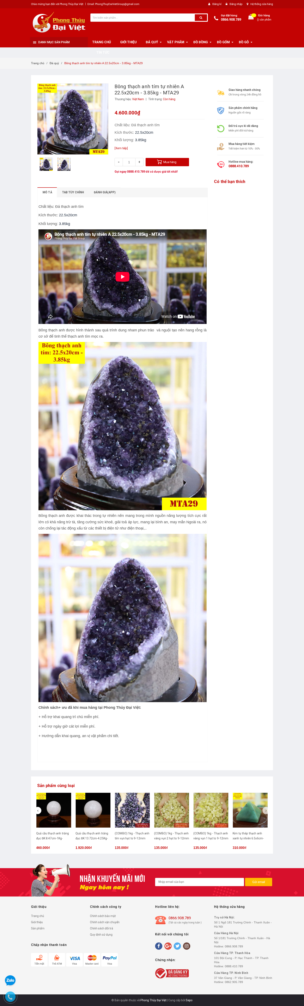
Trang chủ (37, 916)
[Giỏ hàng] (251, 17)
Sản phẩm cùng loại (56, 785)
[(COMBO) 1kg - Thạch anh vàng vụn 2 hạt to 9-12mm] (171, 810)
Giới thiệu (37, 922)
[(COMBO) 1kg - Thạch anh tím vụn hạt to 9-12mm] (132, 810)
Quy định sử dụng (101, 934)
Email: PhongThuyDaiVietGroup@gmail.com (113, 4)
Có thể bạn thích (229, 181)
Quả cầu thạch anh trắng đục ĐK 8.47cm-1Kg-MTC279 (52, 838)
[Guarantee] (172, 973)
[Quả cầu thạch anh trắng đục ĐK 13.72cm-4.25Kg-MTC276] (93, 810)
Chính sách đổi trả (101, 928)
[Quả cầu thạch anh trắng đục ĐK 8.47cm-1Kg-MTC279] (53, 810)
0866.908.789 (231, 20)
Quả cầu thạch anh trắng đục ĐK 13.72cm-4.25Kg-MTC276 (91, 838)
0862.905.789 (234, 982)
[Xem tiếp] (121, 148)
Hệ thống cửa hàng (261, 4)
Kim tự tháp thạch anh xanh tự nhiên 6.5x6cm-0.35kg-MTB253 (248, 838)
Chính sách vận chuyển (105, 922)
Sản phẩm (37, 928)
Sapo (189, 1000)
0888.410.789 (136, 171)
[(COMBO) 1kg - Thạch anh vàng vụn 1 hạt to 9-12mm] (211, 810)
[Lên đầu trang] (297, 499)
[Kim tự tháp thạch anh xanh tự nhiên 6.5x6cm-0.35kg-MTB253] (250, 810)
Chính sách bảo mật (103, 916)
